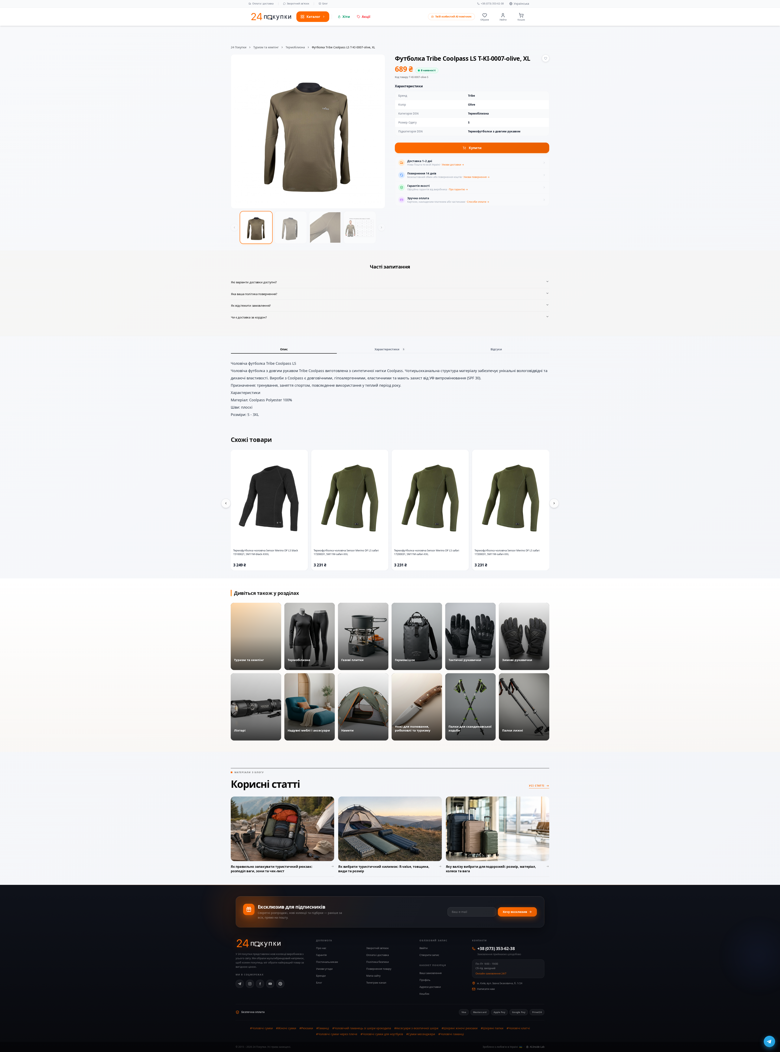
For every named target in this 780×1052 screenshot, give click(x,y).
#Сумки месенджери (420, 1034)
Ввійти (423, 948)
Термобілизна (295, 47)
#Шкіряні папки (492, 1028)
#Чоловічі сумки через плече (336, 1034)
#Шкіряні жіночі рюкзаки (460, 1028)
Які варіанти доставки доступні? (254, 282)
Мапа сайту (373, 975)
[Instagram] (250, 984)
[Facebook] (260, 984)
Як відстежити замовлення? (251, 305)
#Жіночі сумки (286, 1028)
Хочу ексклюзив (515, 912)
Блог (325, 3)
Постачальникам (327, 962)
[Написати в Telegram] (769, 1041)
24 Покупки (238, 47)
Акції (366, 16)
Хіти (346, 16)
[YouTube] (270, 984)
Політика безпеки (377, 962)
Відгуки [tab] (496, 349)
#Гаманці (322, 1028)
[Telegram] (240, 984)
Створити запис (429, 955)
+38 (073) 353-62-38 (492, 3)
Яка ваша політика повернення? (254, 294)
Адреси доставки (430, 987)
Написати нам (486, 989)
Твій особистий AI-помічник (453, 16)
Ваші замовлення (430, 973)
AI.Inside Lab (537, 1047)
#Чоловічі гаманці (451, 1034)
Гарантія (321, 955)
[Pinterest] (280, 984)
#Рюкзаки (306, 1028)
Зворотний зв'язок (298, 3)
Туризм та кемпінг (266, 47)
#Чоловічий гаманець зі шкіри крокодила (361, 1028)
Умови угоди (324, 969)
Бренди (321, 975)
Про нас (321, 948)
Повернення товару (378, 969)
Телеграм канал (376, 982)
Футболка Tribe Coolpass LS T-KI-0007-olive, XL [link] (343, 47)
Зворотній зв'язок (377, 948)
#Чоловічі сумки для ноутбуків (382, 1034)
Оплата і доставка (263, 3)
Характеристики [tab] (389, 349)
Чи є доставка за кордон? (249, 317)
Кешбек (424, 994)
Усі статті (536, 785)
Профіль (424, 980)
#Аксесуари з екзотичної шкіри (416, 1028)
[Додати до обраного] (545, 58)
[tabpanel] (390, 389)
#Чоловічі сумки (261, 1028)
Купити (475, 148)
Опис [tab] (284, 349)
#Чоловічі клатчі (518, 1028)
